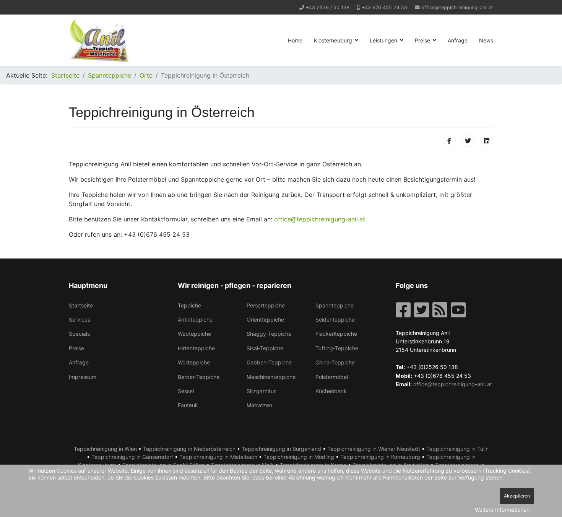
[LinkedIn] (486, 140)
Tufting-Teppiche (336, 348)
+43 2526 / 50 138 (327, 7)
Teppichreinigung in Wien (105, 448)
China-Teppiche (335, 362)
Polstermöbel (331, 377)
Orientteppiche (265, 319)
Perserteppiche (266, 305)
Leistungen (383, 40)
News (486, 40)
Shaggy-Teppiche (269, 333)
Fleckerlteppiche (336, 333)
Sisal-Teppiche (265, 348)
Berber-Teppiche (198, 377)
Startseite (81, 305)
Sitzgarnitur (261, 391)
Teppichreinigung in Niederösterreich (189, 448)
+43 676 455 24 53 (384, 7)
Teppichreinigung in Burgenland (281, 448)
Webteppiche (194, 333)
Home (295, 40)
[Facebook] (449, 140)
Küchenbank (331, 391)
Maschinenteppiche (271, 377)
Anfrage (458, 40)
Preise (422, 40)
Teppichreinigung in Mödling (298, 457)
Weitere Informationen (502, 509)
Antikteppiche (195, 319)
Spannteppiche (334, 305)
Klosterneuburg (333, 40)
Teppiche (189, 305)
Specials (79, 333)
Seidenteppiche (335, 319)
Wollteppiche (194, 362)
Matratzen (259, 405)
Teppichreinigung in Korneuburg (380, 457)
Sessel (186, 391)
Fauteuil (187, 405)
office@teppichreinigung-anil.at (457, 7)
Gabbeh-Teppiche (269, 362)
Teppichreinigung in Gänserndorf (132, 457)
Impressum (82, 377)
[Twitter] (467, 140)
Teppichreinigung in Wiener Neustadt (373, 448)
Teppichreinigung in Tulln (457, 448)
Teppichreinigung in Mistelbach (218, 457)
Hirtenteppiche (196, 348)
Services (79, 319)
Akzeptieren (517, 496)
